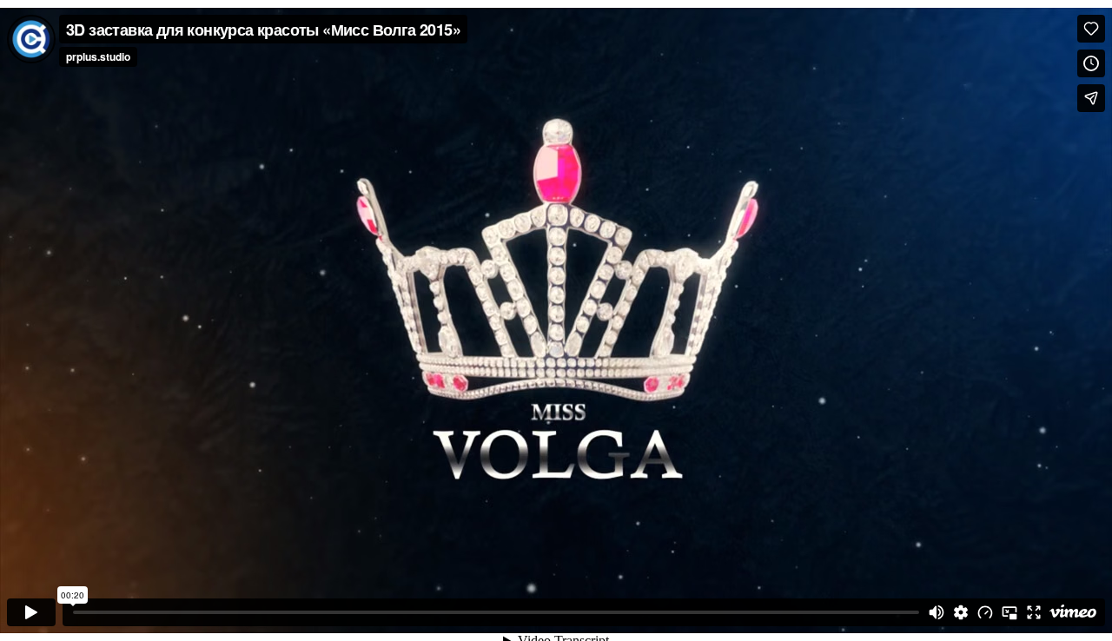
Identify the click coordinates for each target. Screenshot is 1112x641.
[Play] (31, 612)
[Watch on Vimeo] (1073, 612)
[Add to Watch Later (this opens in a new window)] (1091, 63)
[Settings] (960, 612)
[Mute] (936, 612)
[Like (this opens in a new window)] (1091, 29)
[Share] (1091, 98)
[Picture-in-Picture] (1009, 612)
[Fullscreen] (1033, 612)
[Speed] (985, 612)
